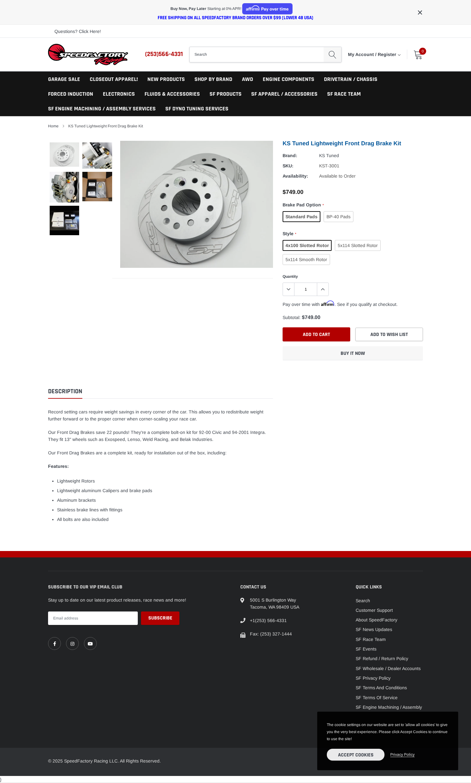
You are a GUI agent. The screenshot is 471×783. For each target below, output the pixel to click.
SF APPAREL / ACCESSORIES (284, 94)
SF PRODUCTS (226, 94)
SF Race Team (371, 639)
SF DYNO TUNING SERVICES (196, 108)
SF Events (366, 648)
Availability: (295, 176)
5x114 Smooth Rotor (306, 259)
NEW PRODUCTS (166, 79)
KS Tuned (329, 155)
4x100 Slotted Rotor (307, 245)
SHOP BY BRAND (213, 79)
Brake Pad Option (303, 204)
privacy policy (402, 754)
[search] (332, 54)
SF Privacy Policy (373, 678)
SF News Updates (374, 629)
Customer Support (374, 610)
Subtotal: (292, 317)
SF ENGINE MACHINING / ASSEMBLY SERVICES (102, 108)
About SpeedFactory (376, 619)
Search (363, 600)
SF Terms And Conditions (381, 687)
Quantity (290, 276)
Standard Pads (301, 216)
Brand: (290, 155)
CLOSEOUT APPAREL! (114, 79)
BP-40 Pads (338, 216)
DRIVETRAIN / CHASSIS (350, 79)
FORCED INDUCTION (70, 94)
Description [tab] (65, 391)
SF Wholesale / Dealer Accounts (388, 668)
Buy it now (353, 353)
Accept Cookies (356, 755)
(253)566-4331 (164, 54)
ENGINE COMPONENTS (288, 79)
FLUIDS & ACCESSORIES (172, 94)
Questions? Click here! (77, 31)
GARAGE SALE (64, 79)
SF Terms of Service (377, 697)
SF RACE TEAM (344, 94)
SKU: (288, 165)
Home (53, 126)
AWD (247, 79)
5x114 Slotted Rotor (358, 245)
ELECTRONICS (119, 94)
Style (289, 233)
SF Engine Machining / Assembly (389, 707)
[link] (54, 643)
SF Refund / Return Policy (382, 658)
